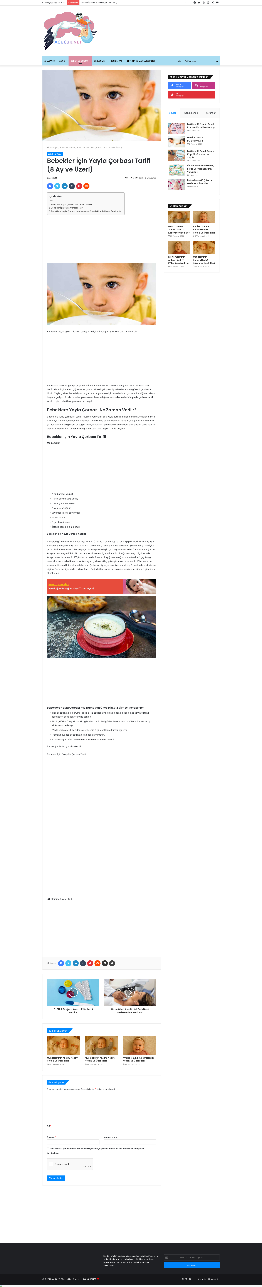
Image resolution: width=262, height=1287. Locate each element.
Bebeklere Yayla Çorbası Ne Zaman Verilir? (71, 204)
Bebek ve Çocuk (79, 61)
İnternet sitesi (110, 1137)
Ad (49, 1126)
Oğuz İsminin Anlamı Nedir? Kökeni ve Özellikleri (204, 260)
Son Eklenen (191, 112)
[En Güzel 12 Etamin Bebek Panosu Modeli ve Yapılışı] (176, 128)
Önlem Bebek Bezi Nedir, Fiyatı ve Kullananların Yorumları (200, 169)
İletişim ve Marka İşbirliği (141, 61)
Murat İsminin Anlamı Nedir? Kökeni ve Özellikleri (62, 1059)
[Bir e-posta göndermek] (56, 178)
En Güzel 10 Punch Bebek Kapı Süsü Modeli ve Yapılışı (200, 154)
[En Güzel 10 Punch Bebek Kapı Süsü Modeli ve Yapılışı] (176, 155)
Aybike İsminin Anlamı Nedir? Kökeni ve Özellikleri (138, 1059)
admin (52, 178)
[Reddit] (86, 186)
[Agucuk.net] (70, 31)
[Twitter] (57, 186)
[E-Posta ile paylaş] (105, 963)
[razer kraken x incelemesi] (131, 1286)
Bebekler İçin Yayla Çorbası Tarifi (67, 208)
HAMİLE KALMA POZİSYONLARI (195, 139)
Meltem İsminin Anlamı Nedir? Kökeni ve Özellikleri (179, 260)
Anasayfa (49, 61)
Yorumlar (211, 112)
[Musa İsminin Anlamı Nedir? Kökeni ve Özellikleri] (101, 1045)
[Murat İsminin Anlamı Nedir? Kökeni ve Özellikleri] (63, 1045)
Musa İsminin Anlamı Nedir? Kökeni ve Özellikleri (100, 1059)
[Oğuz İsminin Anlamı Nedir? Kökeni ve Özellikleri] (204, 247)
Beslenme (99, 61)
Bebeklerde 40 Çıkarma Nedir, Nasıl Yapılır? (200, 182)
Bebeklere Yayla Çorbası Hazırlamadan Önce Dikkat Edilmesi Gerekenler (86, 211)
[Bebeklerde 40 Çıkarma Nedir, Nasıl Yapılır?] (176, 184)
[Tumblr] (72, 186)
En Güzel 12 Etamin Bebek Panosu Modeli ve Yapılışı (201, 126)
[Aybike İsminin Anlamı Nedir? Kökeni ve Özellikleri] (139, 1045)
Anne (62, 61)
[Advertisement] (161, 30)
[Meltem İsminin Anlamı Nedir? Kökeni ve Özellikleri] (179, 247)
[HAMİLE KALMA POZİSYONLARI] (176, 141)
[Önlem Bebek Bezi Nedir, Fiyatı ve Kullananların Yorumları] (176, 169)
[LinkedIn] (65, 186)
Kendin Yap (116, 61)
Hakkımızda (213, 1279)
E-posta (51, 1137)
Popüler (172, 112)
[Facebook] (50, 186)
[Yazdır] (112, 963)
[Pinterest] (79, 186)
